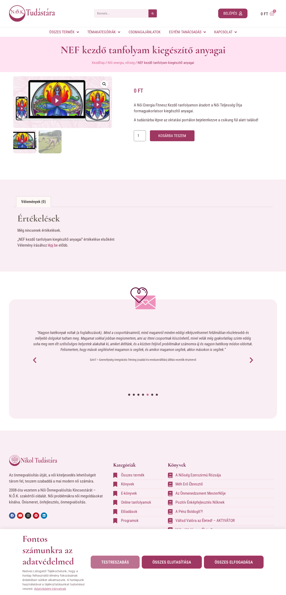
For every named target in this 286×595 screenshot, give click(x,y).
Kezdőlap (98, 63)
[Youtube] (20, 515)
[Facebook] (12, 515)
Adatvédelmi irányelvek (50, 588)
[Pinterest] (36, 515)
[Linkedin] (44, 515)
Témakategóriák (101, 32)
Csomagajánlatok (145, 32)
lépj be (53, 245)
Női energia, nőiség (121, 63)
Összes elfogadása (234, 562)
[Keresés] (152, 13)
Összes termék (62, 32)
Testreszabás (115, 562)
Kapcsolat (223, 32)
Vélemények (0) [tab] (33, 201)
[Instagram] (28, 515)
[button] (104, 84)
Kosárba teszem (172, 135)
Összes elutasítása (171, 562)
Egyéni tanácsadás (185, 32)
